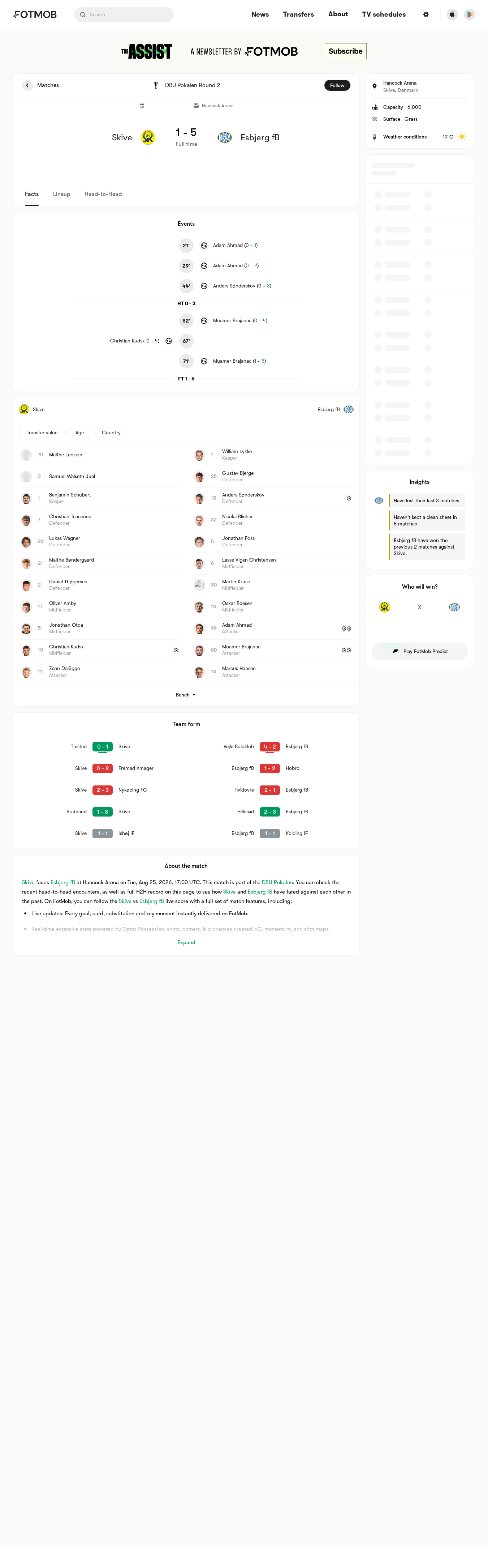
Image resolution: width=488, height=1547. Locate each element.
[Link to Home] (35, 14)
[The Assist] (244, 51)
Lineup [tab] (61, 194)
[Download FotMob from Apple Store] (452, 14)
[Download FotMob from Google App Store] (469, 14)
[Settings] (426, 14)
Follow (337, 85)
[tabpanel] (244, 514)
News (260, 14)
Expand (186, 942)
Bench (183, 695)
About (338, 14)
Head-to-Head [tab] (103, 194)
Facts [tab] (32, 194)
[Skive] (385, 611)
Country (111, 432)
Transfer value (42, 432)
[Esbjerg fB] (454, 611)
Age (79, 432)
